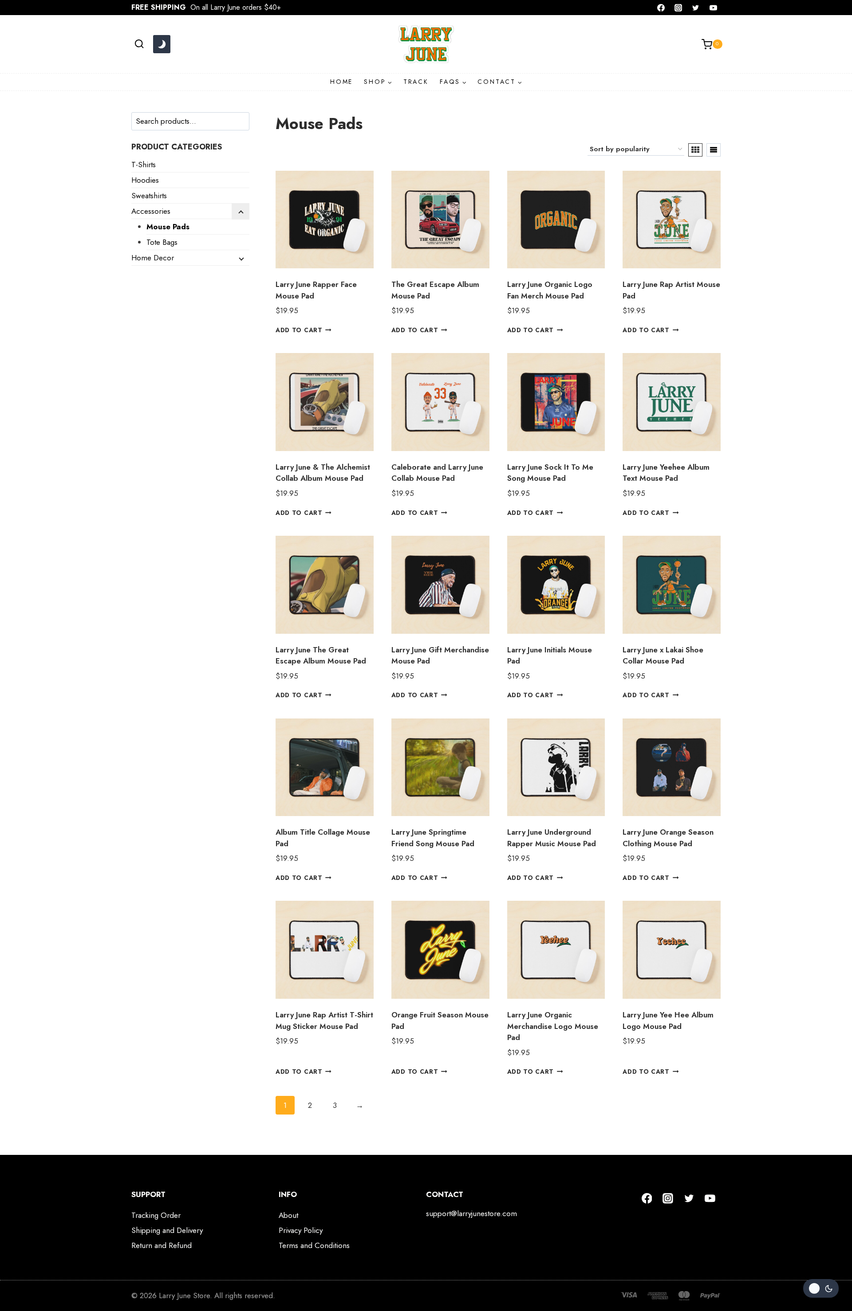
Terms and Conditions (314, 1245)
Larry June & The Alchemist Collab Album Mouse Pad (323, 473)
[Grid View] (695, 150)
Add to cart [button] (299, 330)
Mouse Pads (167, 226)
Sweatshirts (149, 195)
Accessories (150, 211)
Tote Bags (162, 242)
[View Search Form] (139, 44)
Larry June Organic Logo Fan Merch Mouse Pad (549, 290)
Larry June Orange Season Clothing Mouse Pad (668, 838)
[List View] (713, 150)
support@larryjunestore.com (471, 1213)
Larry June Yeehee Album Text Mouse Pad (666, 473)
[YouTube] (713, 7)
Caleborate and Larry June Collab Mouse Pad (437, 473)
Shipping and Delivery (167, 1230)
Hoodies (145, 180)
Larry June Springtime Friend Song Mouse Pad (432, 838)
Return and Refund (161, 1245)
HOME (341, 81)
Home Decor (152, 257)
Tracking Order (156, 1215)
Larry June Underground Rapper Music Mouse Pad (551, 838)
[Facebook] (661, 7)
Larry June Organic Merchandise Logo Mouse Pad (552, 1026)
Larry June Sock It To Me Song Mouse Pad (550, 473)
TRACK (416, 81)
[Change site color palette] (161, 44)
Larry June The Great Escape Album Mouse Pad (321, 655)
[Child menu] (240, 212)
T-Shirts (143, 164)
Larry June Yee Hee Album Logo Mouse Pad (668, 1020)
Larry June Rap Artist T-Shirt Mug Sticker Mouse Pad (324, 1020)
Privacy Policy (301, 1230)
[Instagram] (678, 7)
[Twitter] (695, 7)
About (288, 1215)
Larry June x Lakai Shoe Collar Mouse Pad (663, 655)
